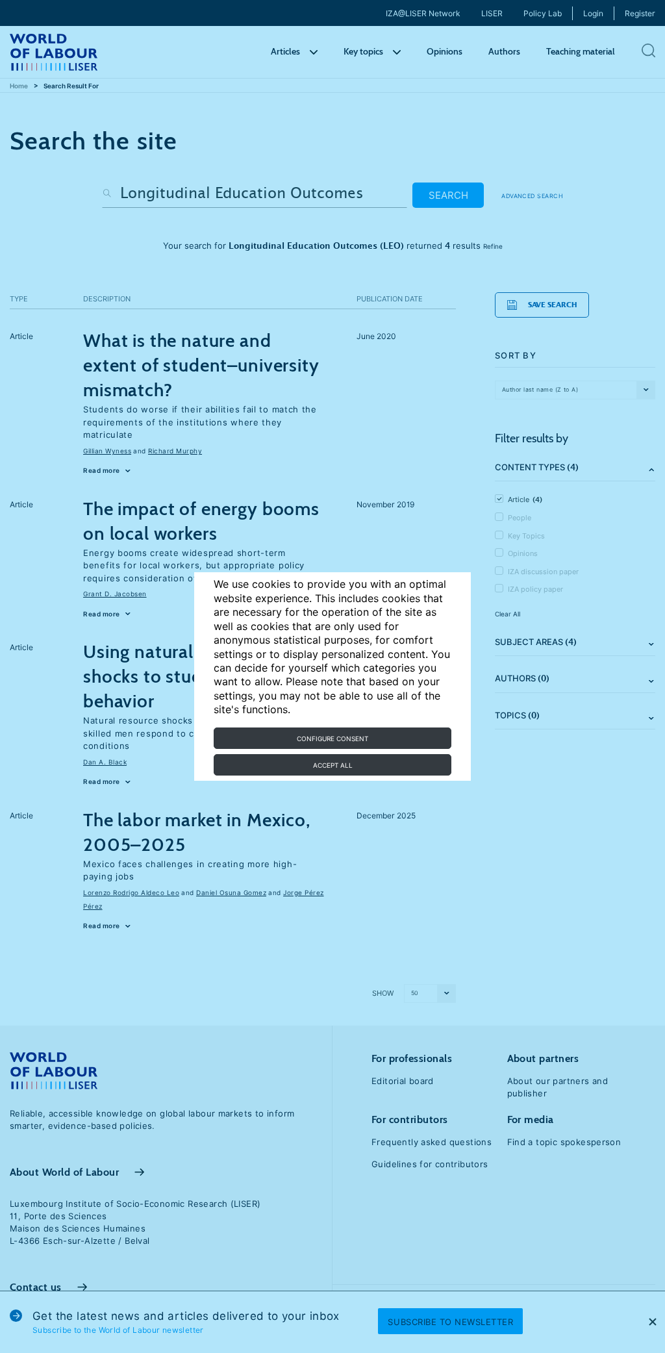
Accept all (333, 765)
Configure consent (332, 738)
